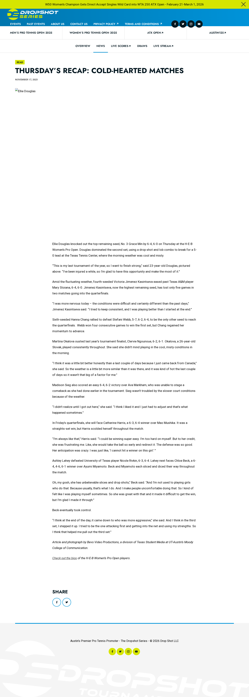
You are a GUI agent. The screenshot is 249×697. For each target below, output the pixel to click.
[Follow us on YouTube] (199, 24)
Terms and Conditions (142, 24)
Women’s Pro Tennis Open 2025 (93, 33)
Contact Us (78, 24)
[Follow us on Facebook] (175, 24)
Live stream (162, 46)
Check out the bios (64, 558)
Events (15, 24)
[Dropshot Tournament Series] (33, 14)
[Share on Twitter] (66, 602)
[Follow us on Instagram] (191, 24)
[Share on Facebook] (56, 602)
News (100, 46)
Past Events (36, 24)
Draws (142, 46)
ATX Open (154, 33)
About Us (57, 24)
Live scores (119, 46)
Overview (82, 46)
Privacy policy (105, 24)
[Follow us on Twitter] (183, 24)
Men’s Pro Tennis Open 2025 (31, 33)
